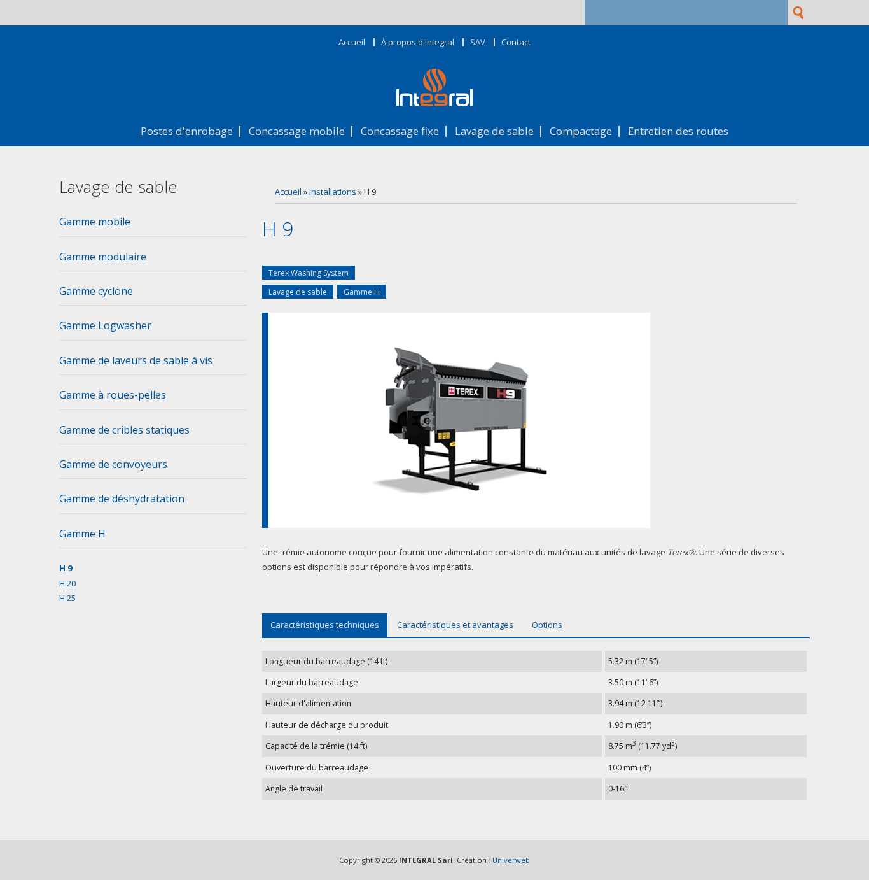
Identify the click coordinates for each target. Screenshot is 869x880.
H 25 (67, 598)
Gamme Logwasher (105, 325)
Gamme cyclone (96, 291)
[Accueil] (434, 103)
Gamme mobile (94, 222)
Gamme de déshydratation (121, 499)
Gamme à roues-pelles (112, 395)
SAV (477, 42)
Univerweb (511, 860)
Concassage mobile (297, 131)
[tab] (153, 225)
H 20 (67, 583)
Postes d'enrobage (187, 131)
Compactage (581, 131)
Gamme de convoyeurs (113, 464)
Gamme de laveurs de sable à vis (135, 360)
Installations (332, 191)
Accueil (351, 42)
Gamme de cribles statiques (124, 430)
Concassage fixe (400, 131)
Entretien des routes (678, 131)
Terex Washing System (308, 272)
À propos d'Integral (417, 42)
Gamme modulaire (102, 257)
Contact (516, 42)
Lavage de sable (494, 131)
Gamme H (362, 292)
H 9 (65, 568)
